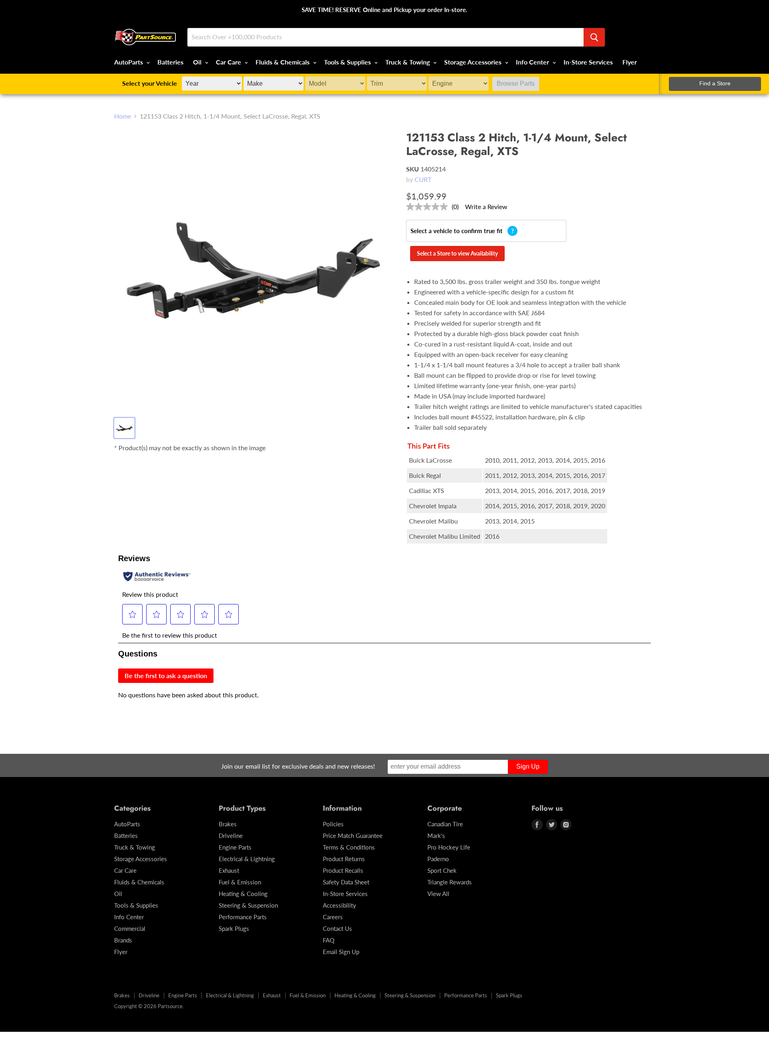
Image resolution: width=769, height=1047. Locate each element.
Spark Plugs (234, 928)
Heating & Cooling (243, 893)
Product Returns (344, 858)
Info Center (533, 62)
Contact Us (337, 928)
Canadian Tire (445, 824)
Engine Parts (235, 847)
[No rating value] (429, 206)
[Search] (594, 37)
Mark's (436, 835)
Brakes (228, 824)
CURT (423, 179)
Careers (333, 916)
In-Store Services (588, 62)
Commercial (129, 928)
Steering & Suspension (248, 905)
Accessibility (339, 905)
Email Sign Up (341, 951)
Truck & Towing (408, 62)
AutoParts (129, 62)
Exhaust (229, 870)
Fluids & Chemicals (283, 62)
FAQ (328, 940)
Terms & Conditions (349, 847)
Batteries (170, 62)
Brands (123, 940)
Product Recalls (343, 870)
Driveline (231, 835)
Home (122, 116)
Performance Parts (243, 916)
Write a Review (486, 206)
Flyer (629, 62)
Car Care (229, 62)
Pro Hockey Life (448, 847)
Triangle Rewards (449, 882)
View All (438, 893)
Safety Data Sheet (346, 882)
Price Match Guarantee (352, 835)
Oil (198, 62)
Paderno (438, 858)
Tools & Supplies (348, 62)
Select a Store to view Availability (457, 253)
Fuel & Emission (240, 882)
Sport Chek (442, 870)
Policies (333, 824)
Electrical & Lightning (247, 858)
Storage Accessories (473, 62)
